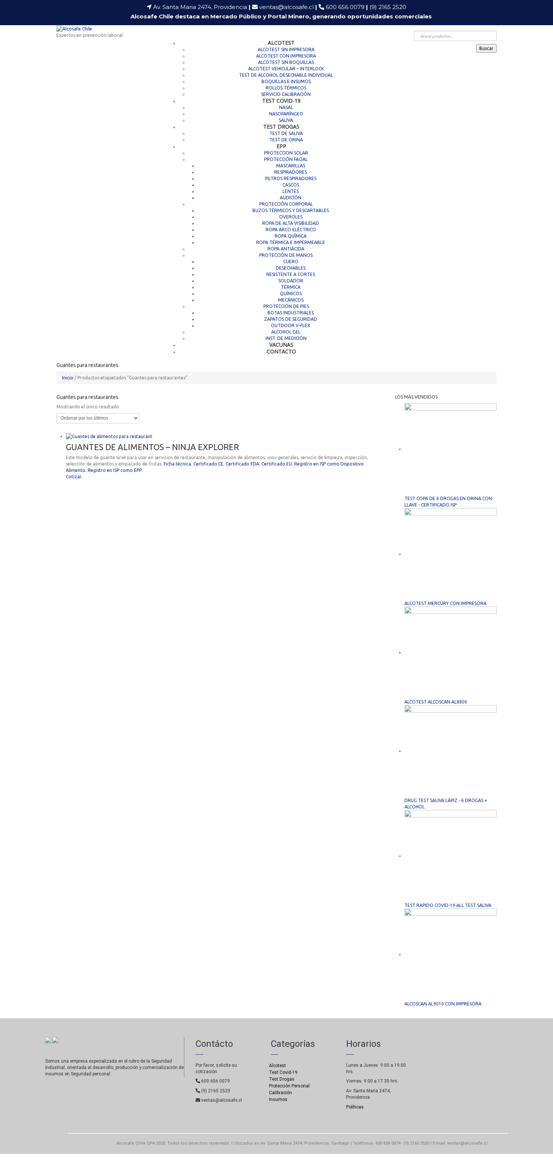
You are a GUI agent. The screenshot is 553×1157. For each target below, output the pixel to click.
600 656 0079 (347, 7)
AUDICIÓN (290, 197)
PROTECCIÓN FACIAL (286, 159)
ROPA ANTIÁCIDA (285, 248)
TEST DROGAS (281, 126)
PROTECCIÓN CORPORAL (286, 204)
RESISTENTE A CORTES (290, 274)
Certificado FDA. (243, 463)
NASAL (286, 107)
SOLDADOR (290, 280)
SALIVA (286, 120)
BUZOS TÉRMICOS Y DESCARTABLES (290, 210)
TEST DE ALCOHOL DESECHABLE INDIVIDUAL (286, 75)
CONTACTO (281, 351)
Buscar (486, 48)
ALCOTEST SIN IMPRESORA (286, 49)
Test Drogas (282, 1079)
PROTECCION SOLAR (286, 152)
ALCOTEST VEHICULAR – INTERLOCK (286, 68)
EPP (281, 146)
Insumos (278, 1099)
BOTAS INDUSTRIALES (290, 312)
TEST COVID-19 (281, 100)
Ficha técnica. (178, 463)
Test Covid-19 (283, 1072)
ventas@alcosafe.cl (286, 7)
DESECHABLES (290, 267)
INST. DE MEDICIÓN (286, 338)
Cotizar (74, 476)
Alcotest (277, 1065)
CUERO (290, 261)
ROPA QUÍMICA (291, 236)
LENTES (291, 191)
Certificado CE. (209, 463)
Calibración (280, 1092)
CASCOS (291, 184)
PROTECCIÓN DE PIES (286, 306)
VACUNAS (281, 344)
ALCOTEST (281, 42)
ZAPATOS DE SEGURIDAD (290, 319)
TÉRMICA (291, 287)
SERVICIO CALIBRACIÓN (286, 94)
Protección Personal (289, 1086)
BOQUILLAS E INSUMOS (286, 81)
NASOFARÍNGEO (286, 113)
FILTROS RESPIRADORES (290, 178)
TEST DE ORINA (286, 139)
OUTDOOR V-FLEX (290, 325)
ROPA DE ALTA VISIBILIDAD (290, 223)
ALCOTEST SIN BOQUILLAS (286, 62)
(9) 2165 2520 (387, 7)
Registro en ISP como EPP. (115, 470)
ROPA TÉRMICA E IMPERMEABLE (290, 242)
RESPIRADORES (290, 172)
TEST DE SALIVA (286, 133)
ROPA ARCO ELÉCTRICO (291, 229)
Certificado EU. (277, 463)
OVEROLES (290, 216)
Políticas (355, 1107)
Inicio (67, 377)
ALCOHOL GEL (286, 331)
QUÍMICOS (291, 293)
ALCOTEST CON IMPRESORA (286, 55)
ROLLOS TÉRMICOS (286, 87)
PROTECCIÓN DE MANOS (286, 255)
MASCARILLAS (290, 165)
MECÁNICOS (291, 299)
